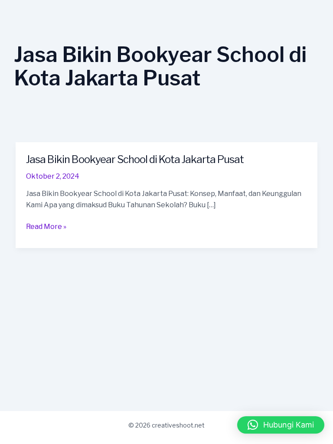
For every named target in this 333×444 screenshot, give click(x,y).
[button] (280, 425)
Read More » (46, 226)
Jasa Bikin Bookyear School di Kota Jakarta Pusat (135, 159)
